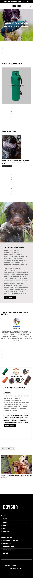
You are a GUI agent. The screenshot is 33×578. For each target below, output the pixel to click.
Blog (5, 522)
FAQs (5, 528)
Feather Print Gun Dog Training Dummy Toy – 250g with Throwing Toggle (16, 161)
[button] (1, 6)
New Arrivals (17, 415)
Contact (6, 531)
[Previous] (1, 43)
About (5, 525)
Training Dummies (10, 540)
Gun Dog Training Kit (15, 388)
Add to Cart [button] (7, 166)
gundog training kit (10, 422)
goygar (25, 422)
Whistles (7, 543)
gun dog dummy (18, 417)
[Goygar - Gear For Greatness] (16, 6)
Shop (5, 519)
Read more (9, 426)
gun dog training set (19, 420)
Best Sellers (8, 415)
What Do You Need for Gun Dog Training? (16, 475)
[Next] (6, 43)
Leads (5, 553)
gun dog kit (15, 419)
